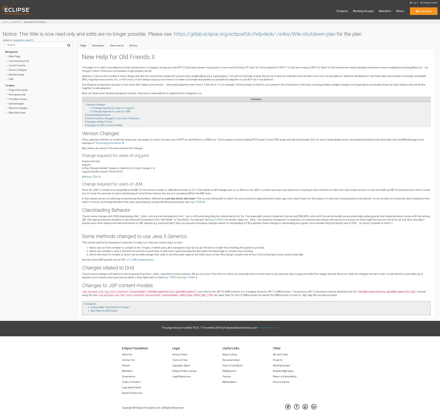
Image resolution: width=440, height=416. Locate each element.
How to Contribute (233, 365)
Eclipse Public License (184, 371)
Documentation (231, 360)
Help (11, 79)
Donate (126, 365)
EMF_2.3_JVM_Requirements (137, 259)
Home (5, 22)
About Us (127, 354)
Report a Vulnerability (284, 376)
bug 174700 (196, 202)
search (29, 40)
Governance (128, 376)
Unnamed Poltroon (268, 327)
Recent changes (18, 70)
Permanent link (17, 94)
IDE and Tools (280, 354)
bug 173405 (188, 277)
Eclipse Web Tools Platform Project (110, 307)
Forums (227, 376)
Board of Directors (132, 393)
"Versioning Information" (108, 143)
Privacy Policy (180, 354)
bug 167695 (216, 219)
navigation (18, 40)
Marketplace (229, 382)
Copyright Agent (181, 365)
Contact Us (128, 360)
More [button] (399, 11)
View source (117, 45)
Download (425, 11)
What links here (17, 112)
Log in (415, 3)
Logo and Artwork (131, 387)
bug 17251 (92, 176)
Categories (90, 303)
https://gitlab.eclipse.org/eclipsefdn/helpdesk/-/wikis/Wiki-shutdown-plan (255, 34)
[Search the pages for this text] (69, 45)
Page (83, 45)
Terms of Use (180, 360)
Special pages (16, 103)
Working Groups (363, 11)
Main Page (14, 56)
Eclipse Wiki (16, 22)
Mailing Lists (229, 371)
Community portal (19, 61)
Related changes (18, 108)
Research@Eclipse (283, 371)
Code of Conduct (131, 382)
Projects (342, 11)
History (133, 45)
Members (385, 11)
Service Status (281, 382)
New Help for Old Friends (104, 310)
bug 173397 (170, 277)
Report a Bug (230, 354)
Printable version (18, 99)
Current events (17, 65)
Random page (16, 74)
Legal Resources (181, 376)
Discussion (98, 45)
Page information (18, 90)
